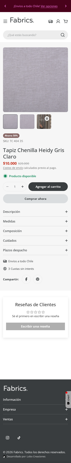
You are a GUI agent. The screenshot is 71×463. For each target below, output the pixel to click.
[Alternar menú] (5, 21)
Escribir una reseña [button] (35, 326)
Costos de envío (13, 168)
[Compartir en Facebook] (26, 279)
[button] (5, 6)
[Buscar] (62, 35)
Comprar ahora (35, 199)
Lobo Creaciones (36, 456)
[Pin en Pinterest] (37, 279)
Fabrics (18, 452)
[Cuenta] (58, 21)
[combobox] (35, 34)
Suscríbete (23, 6)
